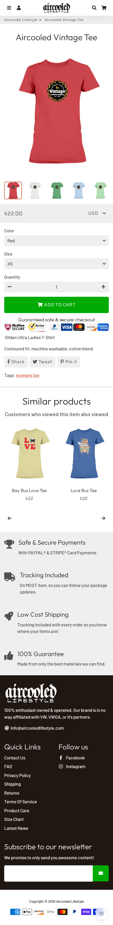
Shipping (12, 783)
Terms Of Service (20, 801)
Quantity (12, 276)
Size (8, 253)
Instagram (75, 766)
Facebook (75, 757)
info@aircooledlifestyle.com (37, 727)
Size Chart (14, 819)
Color (9, 230)
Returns (11, 792)
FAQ (8, 766)
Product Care (16, 810)
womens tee (27, 375)
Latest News (16, 828)
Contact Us (14, 757)
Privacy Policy (17, 775)
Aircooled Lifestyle (20, 20)
